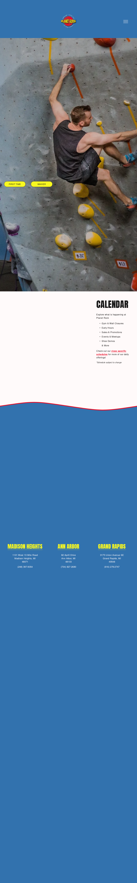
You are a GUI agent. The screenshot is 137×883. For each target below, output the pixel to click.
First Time (15, 184)
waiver (41, 184)
